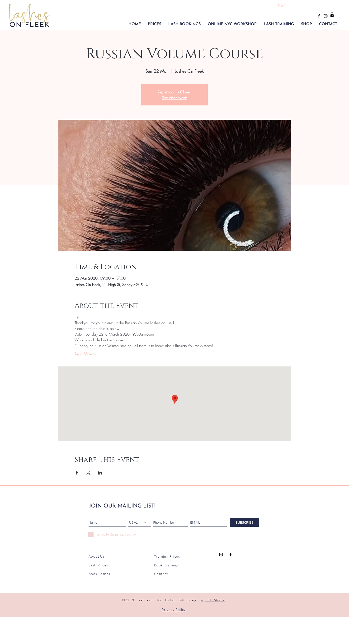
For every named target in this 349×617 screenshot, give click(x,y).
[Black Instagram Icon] (325, 16)
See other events (174, 97)
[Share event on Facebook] (77, 473)
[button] (154, 24)
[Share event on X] (88, 473)
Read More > (85, 353)
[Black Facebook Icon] (318, 16)
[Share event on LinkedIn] (100, 473)
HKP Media (214, 600)
